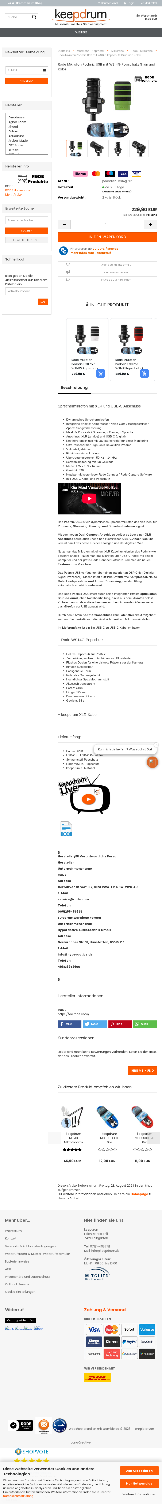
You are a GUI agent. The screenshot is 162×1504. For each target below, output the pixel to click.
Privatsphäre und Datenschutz (27, 1277)
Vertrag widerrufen (20, 1320)
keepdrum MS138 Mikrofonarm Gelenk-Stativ (73, 1138)
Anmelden (27, 80)
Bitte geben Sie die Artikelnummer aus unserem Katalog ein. (26, 280)
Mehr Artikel (13, 194)
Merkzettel (150, 3)
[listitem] (87, 349)
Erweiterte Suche (26, 240)
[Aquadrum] (26, 136)
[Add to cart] (100, 373)
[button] (108, 3)
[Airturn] (26, 131)
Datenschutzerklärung (18, 1496)
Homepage (139, 1194)
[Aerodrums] (26, 117)
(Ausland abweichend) (117, 191)
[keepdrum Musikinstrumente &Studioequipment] (81, 17)
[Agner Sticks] (26, 122)
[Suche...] (34, 17)
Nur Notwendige (139, 1483)
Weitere (81, 32)
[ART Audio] (26, 145)
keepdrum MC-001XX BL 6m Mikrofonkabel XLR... (109, 1138)
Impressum (13, 1231)
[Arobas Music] (26, 140)
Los (43, 301)
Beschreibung (74, 387)
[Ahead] (26, 127)
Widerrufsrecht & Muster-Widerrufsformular (37, 1254)
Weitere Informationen (139, 1494)
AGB (8, 1269)
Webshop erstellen (82, 1429)
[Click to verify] (21, 1429)
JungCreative (81, 1442)
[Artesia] (26, 150)
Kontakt (10, 1238)
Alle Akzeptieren (139, 1471)
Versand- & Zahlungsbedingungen (30, 1246)
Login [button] (130, 3)
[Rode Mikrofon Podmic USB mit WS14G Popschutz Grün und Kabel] (107, 107)
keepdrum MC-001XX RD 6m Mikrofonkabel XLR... (144, 1138)
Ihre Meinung (142, 1070)
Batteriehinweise (17, 1261)
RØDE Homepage (17, 190)
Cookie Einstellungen (20, 1292)
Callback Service (17, 1284)
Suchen (26, 230)
